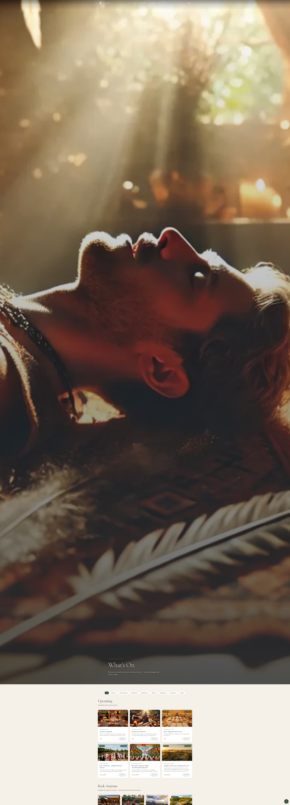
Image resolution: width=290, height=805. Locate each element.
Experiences (163, 693)
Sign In (189, 3)
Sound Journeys (124, 693)
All (106, 693)
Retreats (113, 693)
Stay (135, 3)
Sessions (154, 693)
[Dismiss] (287, 791)
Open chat (271, 795)
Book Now (122, 739)
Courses (182, 693)
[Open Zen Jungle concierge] (286, 801)
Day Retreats (144, 693)
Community (152, 3)
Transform (142, 3)
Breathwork (134, 693)
